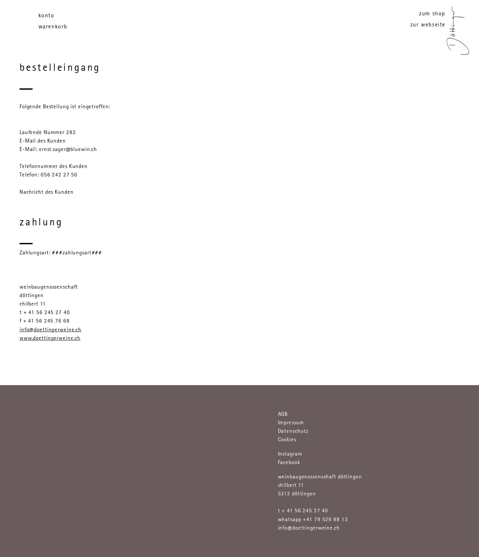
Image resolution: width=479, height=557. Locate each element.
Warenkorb (52, 26)
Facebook (289, 462)
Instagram (290, 453)
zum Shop (432, 13)
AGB (283, 414)
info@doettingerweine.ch (50, 329)
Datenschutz (293, 431)
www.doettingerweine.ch (50, 338)
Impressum (291, 422)
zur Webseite (427, 24)
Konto (46, 15)
